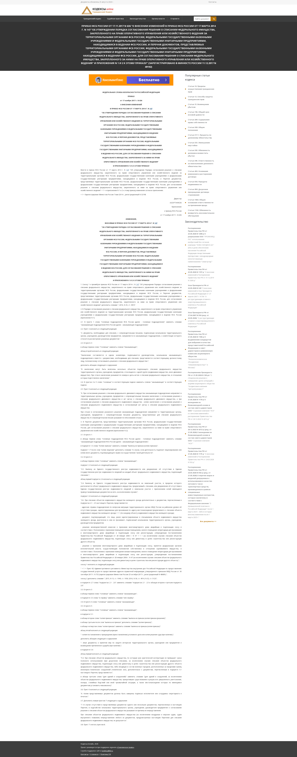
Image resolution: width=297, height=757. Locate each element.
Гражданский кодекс (92, 19)
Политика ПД (105, 754)
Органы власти (158, 19)
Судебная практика (115, 19)
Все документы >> (208, 521)
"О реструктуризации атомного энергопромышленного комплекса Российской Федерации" (201, 319)
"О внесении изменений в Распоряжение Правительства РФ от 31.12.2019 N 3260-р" (201, 273)
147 (151, 109)
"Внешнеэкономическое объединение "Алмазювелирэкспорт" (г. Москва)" (201, 349)
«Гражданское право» (125, 747)
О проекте (175, 19)
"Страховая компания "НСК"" (200, 434)
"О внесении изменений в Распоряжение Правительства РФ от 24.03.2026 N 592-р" (201, 455)
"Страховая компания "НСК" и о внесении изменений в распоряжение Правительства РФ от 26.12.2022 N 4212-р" (201, 406)
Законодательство (138, 19)
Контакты (212, 2)
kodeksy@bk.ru (107, 751)
